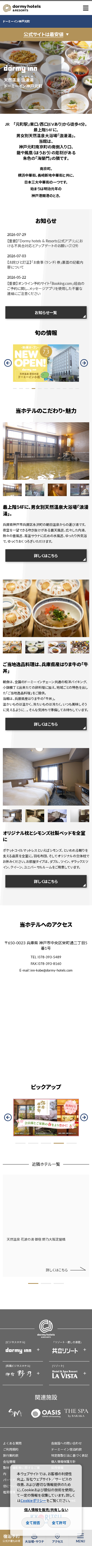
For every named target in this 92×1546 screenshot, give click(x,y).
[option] (46, 77)
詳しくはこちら (46, 555)
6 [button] (46, 388)
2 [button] (33, 109)
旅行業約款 (10, 1455)
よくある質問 (12, 1443)
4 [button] (59, 109)
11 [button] (77, 388)
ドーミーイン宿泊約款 (66, 1449)
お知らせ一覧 (46, 312)
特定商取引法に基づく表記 (69, 1455)
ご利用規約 (10, 1449)
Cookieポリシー (33, 1500)
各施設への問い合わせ (66, 1443)
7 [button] (52, 388)
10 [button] (71, 388)
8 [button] (58, 388)
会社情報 (9, 1461)
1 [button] (20, 109)
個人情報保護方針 (63, 1461)
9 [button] (64, 388)
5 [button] (71, 109)
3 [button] (46, 109)
